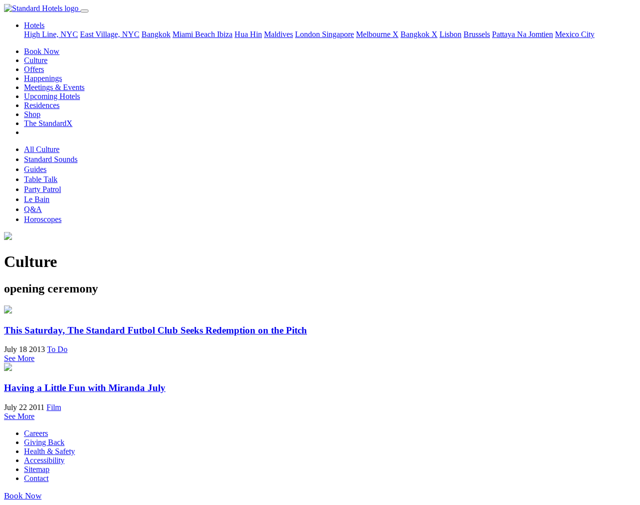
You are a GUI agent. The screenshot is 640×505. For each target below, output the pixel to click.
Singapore (338, 34)
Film (53, 407)
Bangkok (156, 34)
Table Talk (41, 179)
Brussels (477, 34)
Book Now (42, 51)
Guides (35, 169)
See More (19, 358)
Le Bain (37, 199)
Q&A (33, 209)
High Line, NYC (51, 34)
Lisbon (451, 34)
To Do (57, 349)
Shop (32, 114)
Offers (34, 69)
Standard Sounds (51, 159)
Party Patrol (42, 189)
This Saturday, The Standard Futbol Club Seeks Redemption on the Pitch (155, 330)
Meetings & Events (54, 87)
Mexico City (574, 34)
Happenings (43, 78)
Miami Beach (194, 34)
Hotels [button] (34, 25)
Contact (36, 478)
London (308, 34)
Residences (42, 105)
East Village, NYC (110, 34)
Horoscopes (43, 219)
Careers (36, 433)
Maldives (278, 34)
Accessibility (44, 460)
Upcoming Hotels (52, 96)
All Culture (42, 149)
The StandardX (48, 123)
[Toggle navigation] (84, 11)
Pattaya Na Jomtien (522, 34)
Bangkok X (419, 34)
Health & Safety (49, 451)
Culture (36, 60)
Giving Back (44, 442)
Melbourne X (377, 34)
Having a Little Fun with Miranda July (85, 387)
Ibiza (224, 34)
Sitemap (37, 469)
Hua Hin (248, 34)
